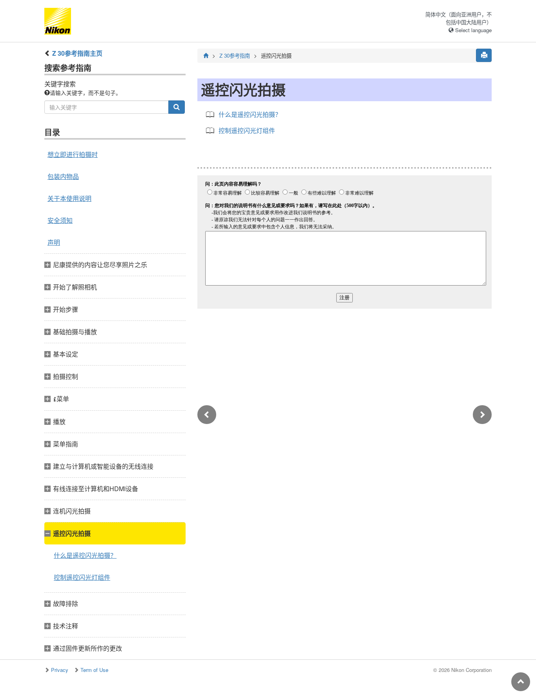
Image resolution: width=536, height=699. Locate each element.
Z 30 (234, 55)
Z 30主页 (77, 53)
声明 (53, 242)
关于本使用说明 (69, 198)
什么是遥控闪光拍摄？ (85, 555)
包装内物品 (63, 176)
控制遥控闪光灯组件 (82, 577)
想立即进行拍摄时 (72, 154)
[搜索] (176, 107)
